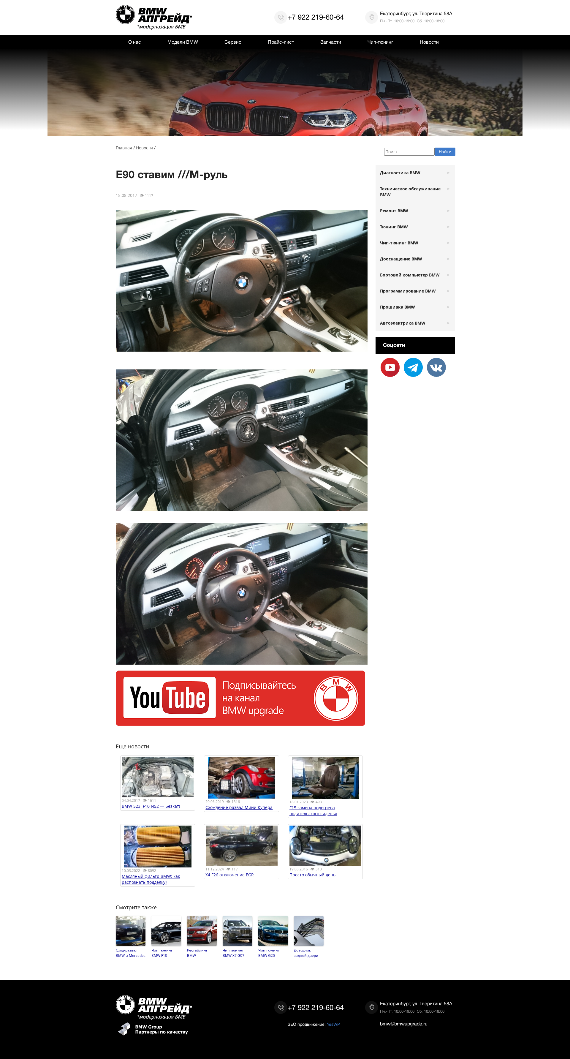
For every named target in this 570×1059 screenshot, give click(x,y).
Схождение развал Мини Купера (239, 807)
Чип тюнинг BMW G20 (268, 953)
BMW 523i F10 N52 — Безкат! (151, 806)
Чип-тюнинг (380, 42)
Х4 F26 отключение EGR (229, 875)
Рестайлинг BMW (197, 953)
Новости (429, 42)
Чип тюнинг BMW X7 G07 (233, 953)
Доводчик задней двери (306, 953)
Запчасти (330, 42)
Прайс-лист (281, 42)
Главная (124, 148)
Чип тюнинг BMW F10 (161, 953)
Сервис (232, 42)
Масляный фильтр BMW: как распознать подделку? (151, 879)
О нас (134, 42)
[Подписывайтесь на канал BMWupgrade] (240, 723)
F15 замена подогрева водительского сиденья (313, 810)
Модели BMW (182, 42)
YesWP (333, 1024)
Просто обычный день (312, 875)
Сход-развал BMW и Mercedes (130, 953)
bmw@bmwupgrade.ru (404, 1024)
